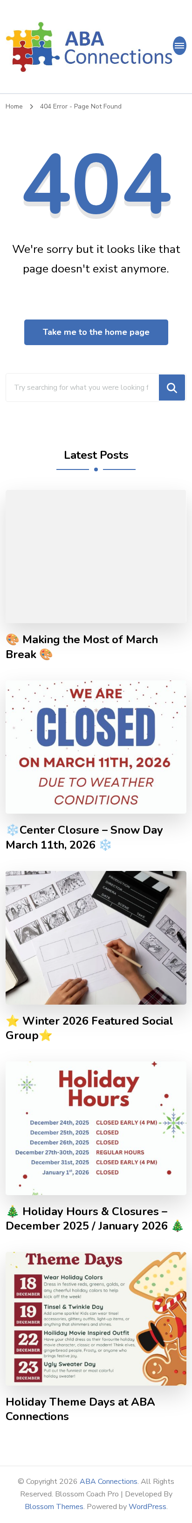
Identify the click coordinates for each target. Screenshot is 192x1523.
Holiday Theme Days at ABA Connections (80, 1409)
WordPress (147, 1507)
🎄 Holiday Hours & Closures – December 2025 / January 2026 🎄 (95, 1218)
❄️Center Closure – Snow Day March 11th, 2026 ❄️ (84, 837)
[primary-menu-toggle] (179, 45)
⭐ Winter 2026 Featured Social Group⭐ (89, 1028)
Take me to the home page (96, 332)
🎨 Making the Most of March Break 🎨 (82, 646)
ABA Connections (108, 1481)
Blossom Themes (54, 1507)
